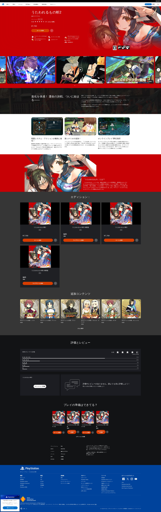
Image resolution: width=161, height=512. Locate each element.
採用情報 (22, 479)
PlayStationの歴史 (23, 487)
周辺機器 (35, 4)
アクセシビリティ (64, 479)
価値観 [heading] (62, 475)
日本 (24, 508)
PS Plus (28, 4)
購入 (8, 4)
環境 (62, 477)
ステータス (83, 481)
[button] (80, 69)
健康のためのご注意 (90, 453)
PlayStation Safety (84, 479)
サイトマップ (138, 508)
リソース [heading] (103, 475)
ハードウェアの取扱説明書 (86, 488)
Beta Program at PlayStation (127, 488)
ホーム (21, 471)
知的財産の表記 (104, 487)
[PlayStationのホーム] (3, 4)
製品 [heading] (41, 475)
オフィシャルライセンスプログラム (108, 492)
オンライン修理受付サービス (87, 483)
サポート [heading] (83, 475)
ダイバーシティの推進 (65, 483)
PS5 (14, 4)
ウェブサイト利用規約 (122, 508)
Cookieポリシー (131, 508)
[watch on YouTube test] (100, 81)
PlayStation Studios (24, 481)
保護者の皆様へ (104, 488)
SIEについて (22, 477)
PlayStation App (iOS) (126, 484)
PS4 (41, 479)
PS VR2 (42, 481)
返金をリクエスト (84, 487)
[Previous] (2, 69)
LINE (123, 482)
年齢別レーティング (105, 483)
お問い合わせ (83, 490)
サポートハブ (83, 477)
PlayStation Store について (106, 479)
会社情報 (22, 485)
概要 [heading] (21, 475)
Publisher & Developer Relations (107, 490)
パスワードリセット (85, 485)
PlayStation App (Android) (127, 486)
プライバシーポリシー (112, 508)
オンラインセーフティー (65, 481)
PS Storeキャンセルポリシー (107, 481)
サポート (52, 4)
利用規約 (103, 477)
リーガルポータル (103, 508)
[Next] (158, 69)
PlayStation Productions (25, 483)
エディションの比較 (80, 436)
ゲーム (20, 4)
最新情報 (44, 4)
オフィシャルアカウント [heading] (128, 475)
